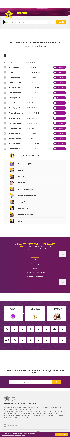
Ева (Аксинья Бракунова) (19, 149)
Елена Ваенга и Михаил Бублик (22, 103)
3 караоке (32, 67)
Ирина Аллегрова (36, 25)
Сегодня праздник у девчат (58, 25)
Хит (35, 260)
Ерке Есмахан (14, 77)
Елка (11, 72)
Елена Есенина (15, 93)
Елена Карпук (14, 143)
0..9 (7, 340)
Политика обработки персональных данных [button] (13, 435)
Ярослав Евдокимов (17, 67)
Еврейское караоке (35, 264)
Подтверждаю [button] (61, 434)
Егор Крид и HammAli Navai (20, 98)
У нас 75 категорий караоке (35, 244)
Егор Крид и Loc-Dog (17, 108)
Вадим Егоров (15, 87)
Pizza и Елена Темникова (19, 113)
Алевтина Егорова (16, 82)
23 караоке (32, 72)
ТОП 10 (28, 156)
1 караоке (32, 77)
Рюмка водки (46, 25)
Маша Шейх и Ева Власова (19, 133)
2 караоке (32, 82)
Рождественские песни (35, 272)
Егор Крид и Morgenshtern (20, 128)
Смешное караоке (35, 277)
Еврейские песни (16, 138)
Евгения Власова (16, 123)
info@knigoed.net (13, 425)
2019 (35, 268)
